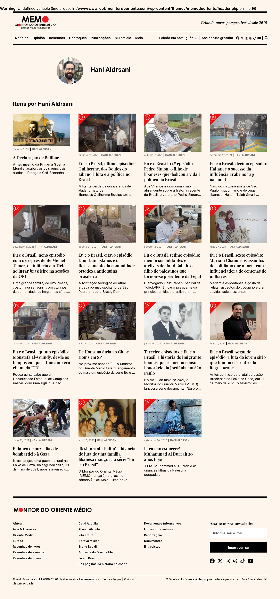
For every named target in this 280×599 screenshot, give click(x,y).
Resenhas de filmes (27, 558)
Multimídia (123, 38)
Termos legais (111, 579)
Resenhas (57, 38)
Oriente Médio (23, 535)
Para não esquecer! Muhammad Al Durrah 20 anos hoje (168, 454)
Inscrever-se (238, 548)
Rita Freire (86, 535)
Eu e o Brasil (87, 558)
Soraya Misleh (89, 541)
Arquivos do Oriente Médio (98, 552)
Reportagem (153, 535)
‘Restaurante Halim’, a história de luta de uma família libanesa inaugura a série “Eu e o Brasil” (107, 456)
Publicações (101, 38)
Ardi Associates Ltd (254, 579)
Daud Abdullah (89, 523)
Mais (139, 38)
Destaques (78, 38)
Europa (18, 541)
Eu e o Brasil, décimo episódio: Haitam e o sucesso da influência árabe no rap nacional (238, 171)
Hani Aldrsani (42, 149)
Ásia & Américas (24, 529)
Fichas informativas (158, 529)
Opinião (38, 38)
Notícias (21, 38)
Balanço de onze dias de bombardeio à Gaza (35, 451)
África (17, 523)
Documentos (153, 541)
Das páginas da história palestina (103, 564)
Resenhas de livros (27, 546)
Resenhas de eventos (28, 552)
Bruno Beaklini (89, 546)
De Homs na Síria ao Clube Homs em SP (104, 354)
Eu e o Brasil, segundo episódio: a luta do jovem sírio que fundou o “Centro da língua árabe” (238, 359)
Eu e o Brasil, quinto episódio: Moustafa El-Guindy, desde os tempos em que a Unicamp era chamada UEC (41, 359)
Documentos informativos (162, 523)
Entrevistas (152, 546)
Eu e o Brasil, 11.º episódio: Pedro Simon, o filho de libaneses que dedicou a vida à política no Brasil (172, 171)
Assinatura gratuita (217, 38)
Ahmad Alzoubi (89, 529)
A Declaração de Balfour (36, 157)
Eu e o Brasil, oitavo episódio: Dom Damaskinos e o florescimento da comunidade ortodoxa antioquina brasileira (107, 265)
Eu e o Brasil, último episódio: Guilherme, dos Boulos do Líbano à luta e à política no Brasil (106, 171)
